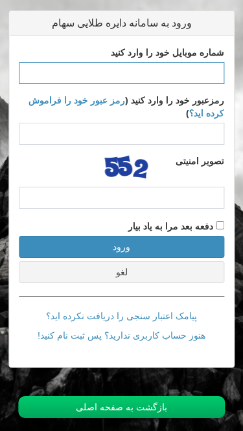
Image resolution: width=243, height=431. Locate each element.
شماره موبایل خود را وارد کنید (167, 52)
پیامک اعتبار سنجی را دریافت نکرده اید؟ (121, 316)
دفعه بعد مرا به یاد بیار (172, 226)
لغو (122, 272)
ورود (121, 247)
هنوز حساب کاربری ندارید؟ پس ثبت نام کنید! (121, 335)
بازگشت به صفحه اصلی (121, 407)
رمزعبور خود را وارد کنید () (126, 106)
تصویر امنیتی (200, 161)
